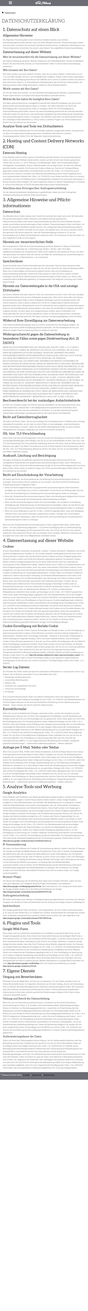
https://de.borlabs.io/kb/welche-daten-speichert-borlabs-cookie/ (54, 655)
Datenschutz (48, 1075)
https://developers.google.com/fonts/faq (23, 963)
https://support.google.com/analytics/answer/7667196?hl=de (27, 918)
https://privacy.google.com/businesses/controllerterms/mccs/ (27, 841)
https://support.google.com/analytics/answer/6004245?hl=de (27, 892)
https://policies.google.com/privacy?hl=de (19, 966)
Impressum (36, 1075)
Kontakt (26, 1075)
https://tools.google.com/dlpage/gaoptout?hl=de (22, 886)
